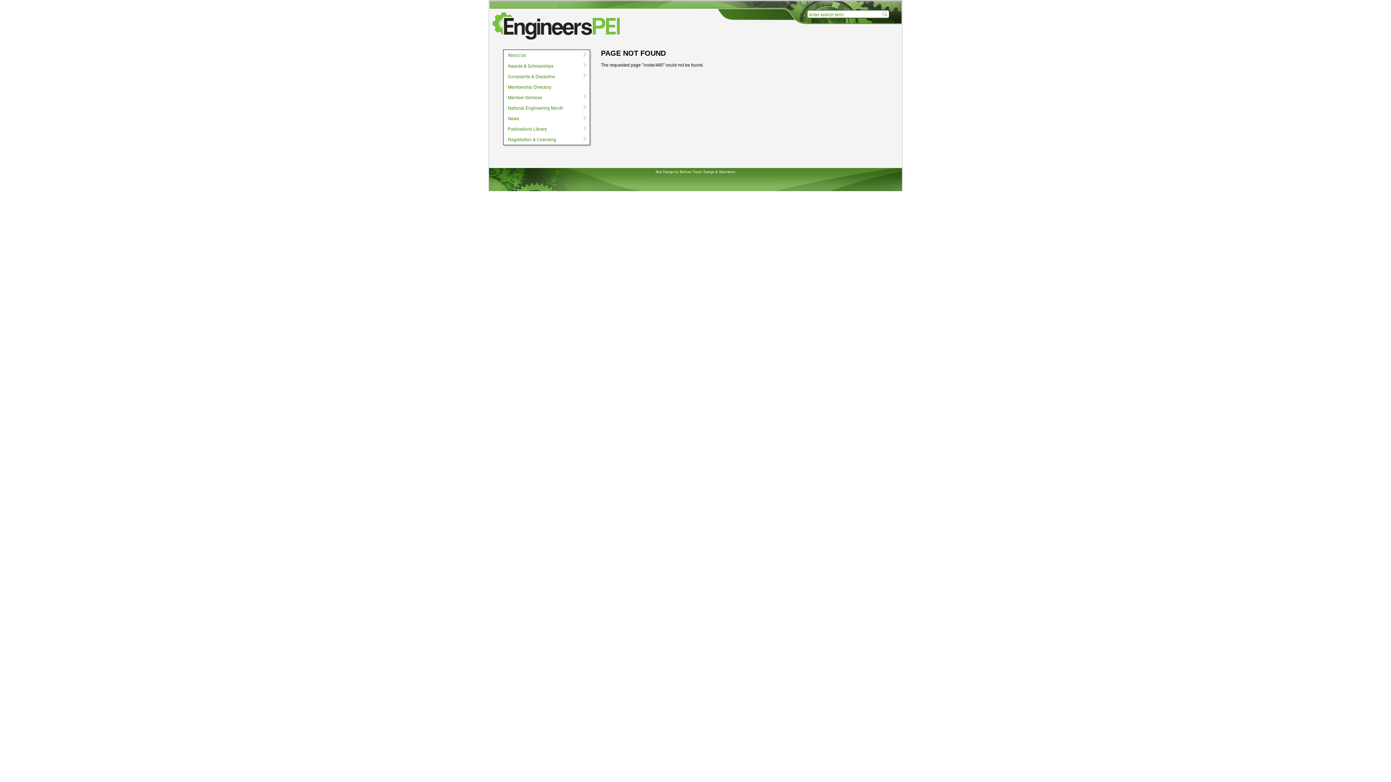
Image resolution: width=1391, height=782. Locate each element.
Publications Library (525, 129)
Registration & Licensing (529, 139)
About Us (514, 55)
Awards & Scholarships (528, 65)
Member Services (522, 97)
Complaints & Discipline (529, 76)
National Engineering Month (533, 107)
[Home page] (558, 25)
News (511, 118)
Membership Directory (529, 87)
